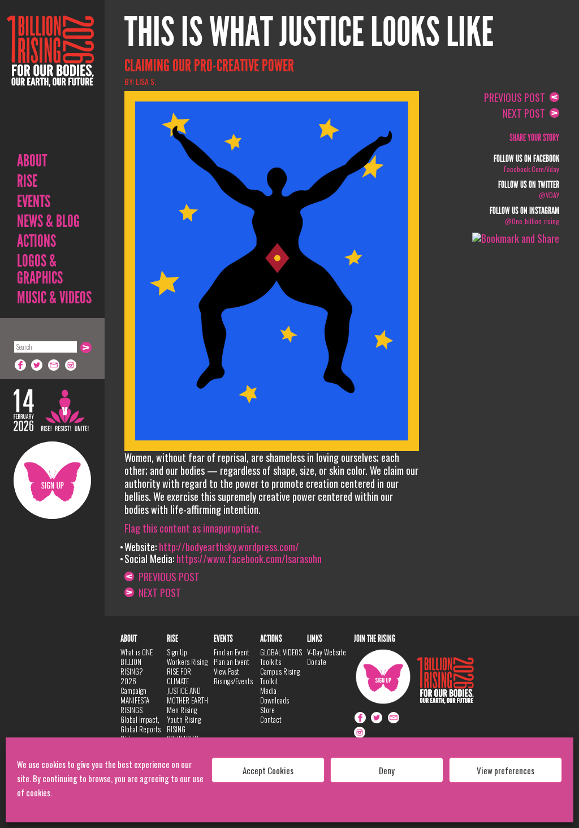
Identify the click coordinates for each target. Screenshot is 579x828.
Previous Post (167, 576)
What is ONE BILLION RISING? (136, 661)
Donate (316, 661)
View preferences (505, 770)
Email (54, 365)
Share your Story (534, 138)
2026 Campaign (133, 685)
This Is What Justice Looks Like (309, 32)
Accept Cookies (268, 770)
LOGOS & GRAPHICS (40, 269)
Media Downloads (274, 695)
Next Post (157, 592)
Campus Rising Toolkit (280, 676)
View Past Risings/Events (233, 676)
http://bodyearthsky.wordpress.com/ (229, 546)
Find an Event (231, 652)
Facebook (20, 365)
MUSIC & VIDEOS (54, 298)
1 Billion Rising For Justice (50, 79)
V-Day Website (326, 652)
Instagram (71, 365)
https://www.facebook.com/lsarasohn (249, 558)
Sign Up (52, 480)
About (32, 161)
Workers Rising (187, 661)
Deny (387, 770)
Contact (271, 719)
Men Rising (182, 709)
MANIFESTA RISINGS (134, 704)
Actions (36, 241)
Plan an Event (231, 661)
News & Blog (48, 221)
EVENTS (33, 201)
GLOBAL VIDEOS (281, 652)
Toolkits (270, 661)
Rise (27, 181)
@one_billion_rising (532, 221)
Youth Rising (184, 719)
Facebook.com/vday (531, 169)
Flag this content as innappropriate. (192, 528)
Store (267, 709)
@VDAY (549, 195)
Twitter (37, 365)
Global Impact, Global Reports (140, 724)
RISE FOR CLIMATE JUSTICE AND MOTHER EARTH (187, 686)
